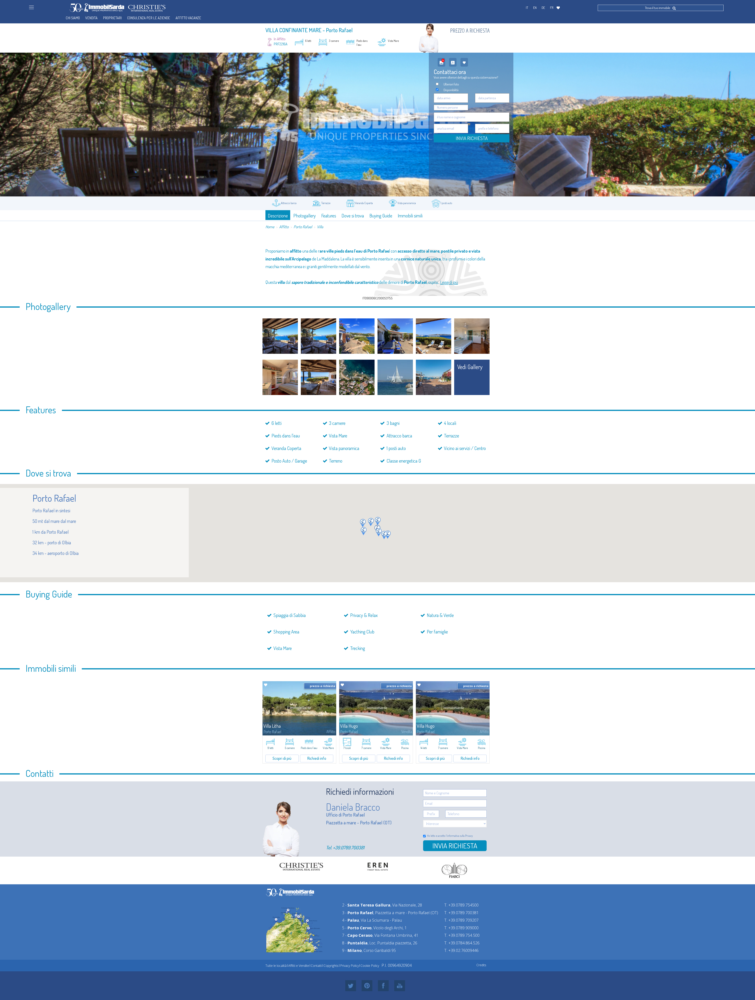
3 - (357, 912)
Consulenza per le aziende (148, 18)
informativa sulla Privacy (460, 835)
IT (527, 7)
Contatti (316, 965)
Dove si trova (353, 216)
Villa (320, 226)
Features (328, 216)
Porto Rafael (303, 226)
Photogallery (304, 216)
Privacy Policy (349, 965)
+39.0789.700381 (348, 847)
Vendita (91, 18)
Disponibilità (451, 90)
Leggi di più (449, 282)
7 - (357, 935)
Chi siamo (73, 18)
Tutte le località (275, 965)
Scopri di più (282, 758)
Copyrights (331, 965)
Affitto (284, 226)
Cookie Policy (370, 965)
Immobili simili (410, 216)
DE (543, 7)
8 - (355, 943)
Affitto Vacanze (188, 18)
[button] (371, 522)
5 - (357, 927)
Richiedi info (316, 758)
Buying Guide (380, 216)
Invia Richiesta (472, 138)
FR (551, 7)
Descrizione (278, 216)
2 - (366, 905)
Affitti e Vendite (298, 965)
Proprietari (112, 18)
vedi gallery (470, 366)
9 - (352, 950)
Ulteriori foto (451, 84)
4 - (350, 920)
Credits (481, 965)
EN (535, 7)
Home (269, 226)
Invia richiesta (454, 845)
